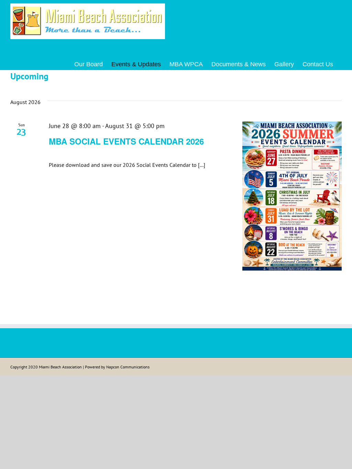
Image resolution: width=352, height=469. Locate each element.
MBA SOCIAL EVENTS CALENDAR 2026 (126, 141)
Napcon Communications (128, 366)
